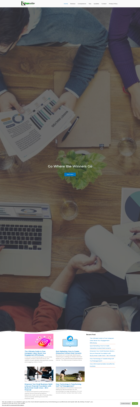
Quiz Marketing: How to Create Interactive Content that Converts (68, 352)
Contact (104, 3)
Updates (96, 3)
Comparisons (82, 3)
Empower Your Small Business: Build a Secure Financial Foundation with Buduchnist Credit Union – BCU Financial (38, 387)
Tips (90, 3)
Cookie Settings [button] (125, 403)
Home (66, 3)
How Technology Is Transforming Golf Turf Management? (68, 385)
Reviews (72, 3)
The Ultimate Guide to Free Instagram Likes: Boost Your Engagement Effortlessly (35, 353)
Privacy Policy (113, 3)
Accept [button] (135, 403)
